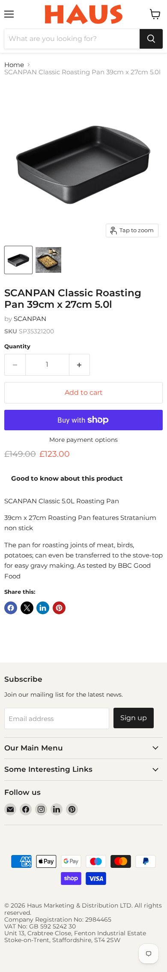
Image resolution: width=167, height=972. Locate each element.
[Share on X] (27, 607)
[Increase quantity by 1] (79, 364)
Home (14, 64)
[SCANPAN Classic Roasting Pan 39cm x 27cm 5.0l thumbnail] (18, 260)
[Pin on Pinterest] (59, 607)
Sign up (133, 718)
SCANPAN (30, 319)
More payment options (83, 439)
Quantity (17, 346)
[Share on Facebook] (10, 607)
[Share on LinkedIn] (42, 607)
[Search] (151, 39)
